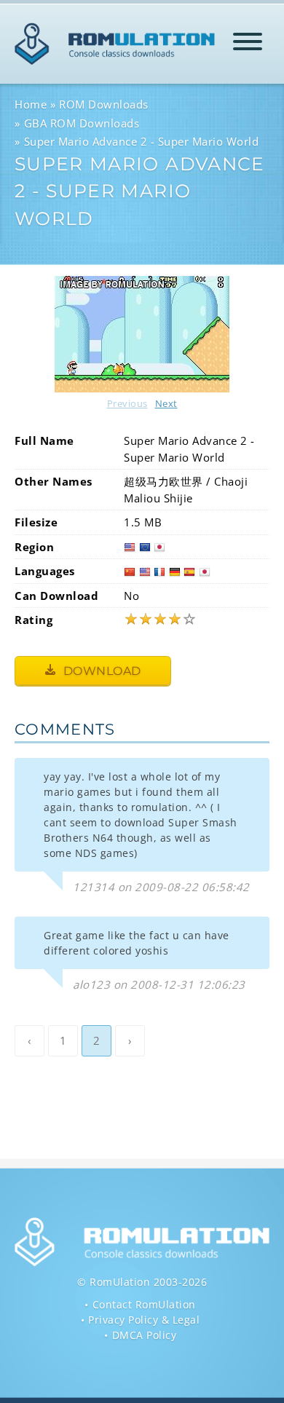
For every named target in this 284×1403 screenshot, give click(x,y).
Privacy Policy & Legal (144, 1320)
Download (100, 671)
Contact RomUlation (144, 1304)
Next (166, 403)
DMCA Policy (144, 1335)
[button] (247, 44)
